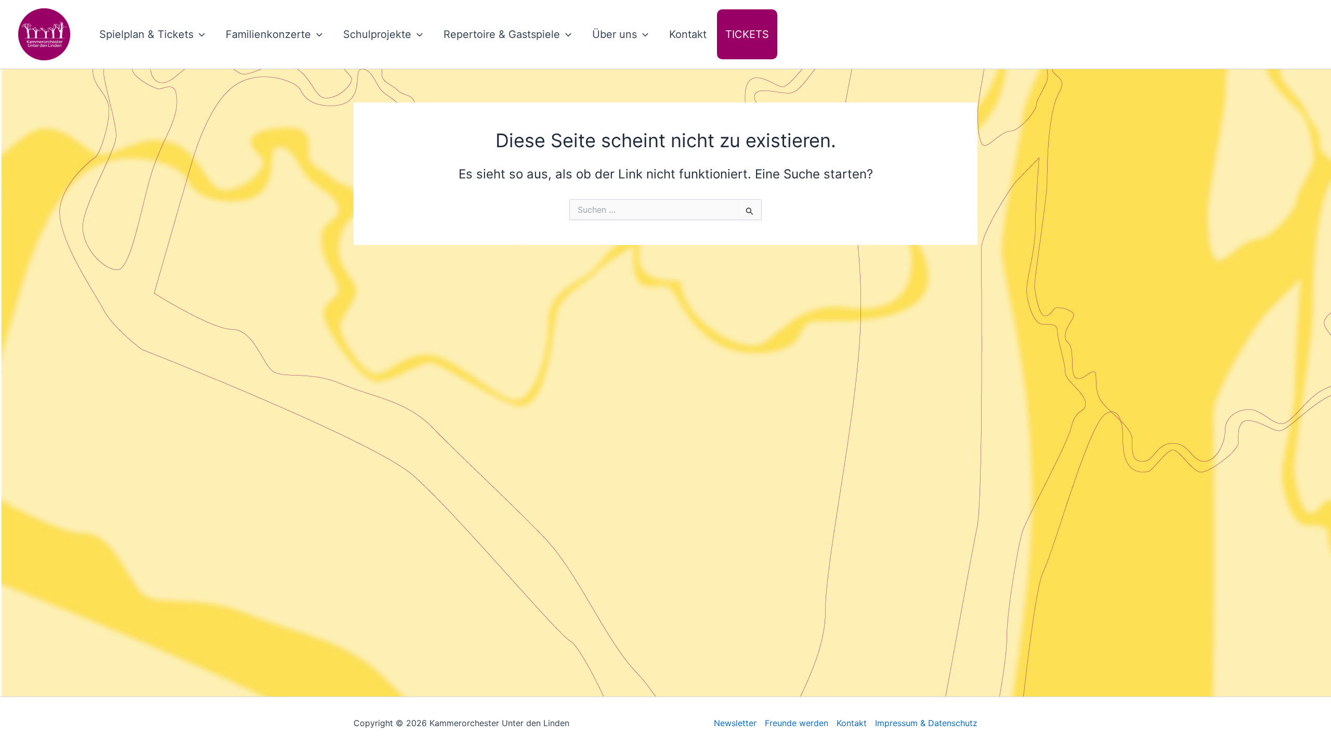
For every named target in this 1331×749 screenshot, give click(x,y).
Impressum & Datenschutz (926, 723)
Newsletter (735, 723)
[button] (199, 34)
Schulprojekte (377, 34)
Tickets (747, 34)
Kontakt (688, 34)
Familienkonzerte (268, 34)
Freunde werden (796, 723)
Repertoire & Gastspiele (501, 34)
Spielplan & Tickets (146, 34)
